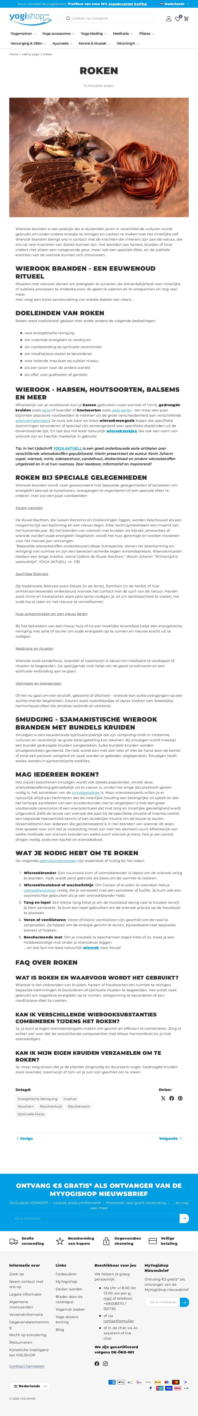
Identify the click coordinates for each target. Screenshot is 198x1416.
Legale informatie (25, 1294)
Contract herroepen (26, 1366)
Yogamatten (21, 33)
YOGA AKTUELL (68, 448)
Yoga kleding (92, 33)
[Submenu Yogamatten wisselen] (34, 33)
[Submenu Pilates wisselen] (153, 33)
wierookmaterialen (32, 421)
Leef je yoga (30, 54)
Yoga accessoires (56, 33)
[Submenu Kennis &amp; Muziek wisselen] (109, 43)
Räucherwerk (79, 1106)
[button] (186, 18)
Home (13, 54)
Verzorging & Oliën (26, 43)
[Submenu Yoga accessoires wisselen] (73, 33)
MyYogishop (66, 1282)
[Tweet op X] (163, 1098)
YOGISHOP (28, 1398)
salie (46, 410)
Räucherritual (51, 1106)
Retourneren (20, 1342)
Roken (47, 54)
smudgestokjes (86, 793)
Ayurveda (60, 43)
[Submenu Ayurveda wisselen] (71, 43)
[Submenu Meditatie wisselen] (131, 33)
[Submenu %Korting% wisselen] (137, 43)
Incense (70, 1099)
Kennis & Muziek (92, 43)
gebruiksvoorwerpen (58, 861)
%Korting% (126, 43)
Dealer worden (69, 1289)
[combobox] (108, 18)
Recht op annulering (27, 1335)
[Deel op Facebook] (171, 1098)
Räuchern (26, 1106)
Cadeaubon (66, 1274)
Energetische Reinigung (37, 1099)
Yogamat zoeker (70, 1309)
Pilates (144, 33)
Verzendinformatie (26, 1315)
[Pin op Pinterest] (180, 1098)
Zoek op (16, 1274)
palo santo (121, 410)
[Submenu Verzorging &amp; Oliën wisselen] (45, 43)
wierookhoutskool (40, 890)
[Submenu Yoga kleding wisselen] (105, 33)
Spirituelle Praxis (31, 1114)
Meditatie (121, 33)
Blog (60, 1330)
